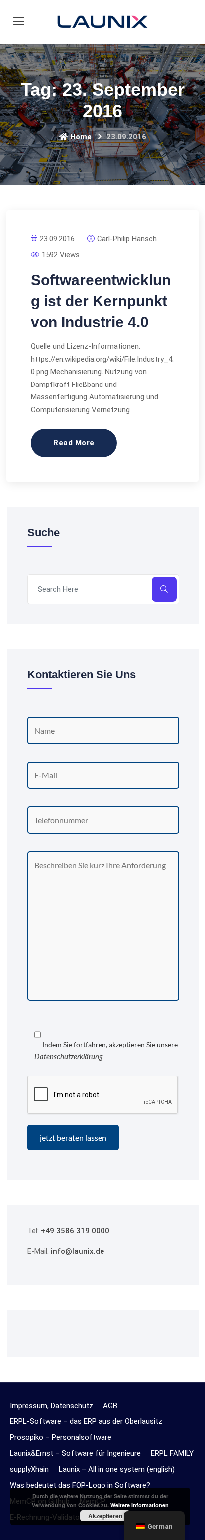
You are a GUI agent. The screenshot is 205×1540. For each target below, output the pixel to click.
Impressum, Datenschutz (51, 1405)
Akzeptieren (105, 1515)
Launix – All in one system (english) (117, 1469)
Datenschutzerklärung (68, 1056)
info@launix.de (77, 1251)
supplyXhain (29, 1469)
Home (81, 136)
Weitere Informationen (139, 1505)
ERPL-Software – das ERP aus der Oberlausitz (86, 1421)
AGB (110, 1405)
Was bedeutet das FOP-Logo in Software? (80, 1485)
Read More (74, 442)
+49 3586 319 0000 (75, 1230)
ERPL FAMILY (172, 1453)
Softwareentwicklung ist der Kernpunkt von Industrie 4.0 (101, 301)
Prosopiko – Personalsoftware (60, 1437)
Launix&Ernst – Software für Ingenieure (75, 1453)
